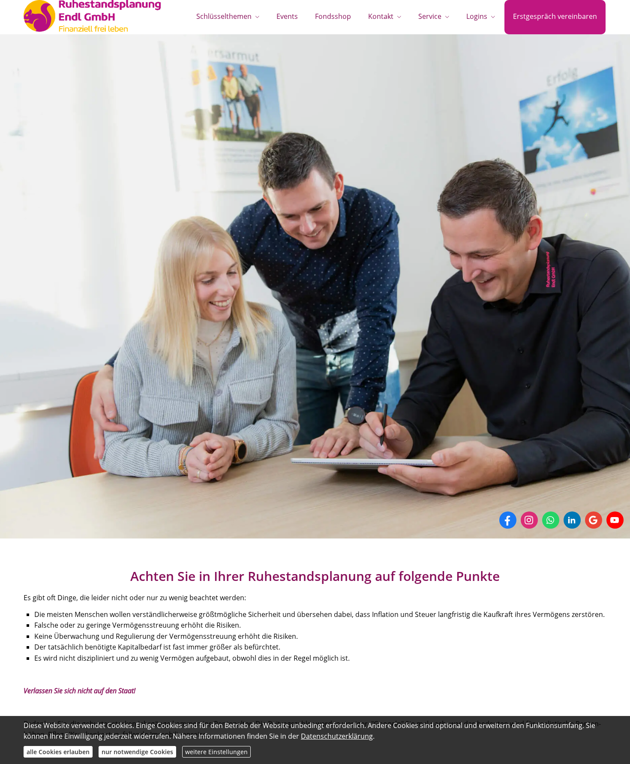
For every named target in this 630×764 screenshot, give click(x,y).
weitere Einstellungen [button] (216, 752)
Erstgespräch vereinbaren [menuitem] (555, 16)
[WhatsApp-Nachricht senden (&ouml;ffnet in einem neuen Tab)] (550, 520)
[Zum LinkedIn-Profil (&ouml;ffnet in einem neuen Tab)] (572, 520)
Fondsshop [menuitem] (333, 16)
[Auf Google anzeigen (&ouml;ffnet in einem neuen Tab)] (593, 520)
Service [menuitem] (429, 16)
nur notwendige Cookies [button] (137, 752)
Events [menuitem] (287, 16)
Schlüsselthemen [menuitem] (224, 16)
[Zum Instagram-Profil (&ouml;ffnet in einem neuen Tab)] (529, 520)
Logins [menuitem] (476, 16)
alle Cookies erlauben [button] (58, 752)
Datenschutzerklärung (337, 736)
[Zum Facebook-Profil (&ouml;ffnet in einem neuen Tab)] (507, 520)
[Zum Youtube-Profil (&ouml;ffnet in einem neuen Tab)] (615, 520)
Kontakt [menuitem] (380, 16)
